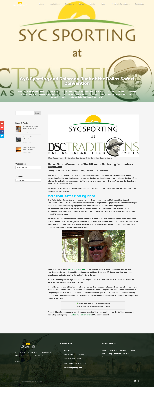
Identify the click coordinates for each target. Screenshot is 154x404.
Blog (103, 4)
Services (68, 4)
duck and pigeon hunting (78, 269)
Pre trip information (120, 4)
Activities (54, 4)
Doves (82, 158)
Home (41, 4)
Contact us (139, 4)
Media (92, 4)
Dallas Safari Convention (81, 315)
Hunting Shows (106, 158)
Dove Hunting (73, 158)
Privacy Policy (20, 362)
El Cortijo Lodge (92, 158)
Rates (81, 4)
